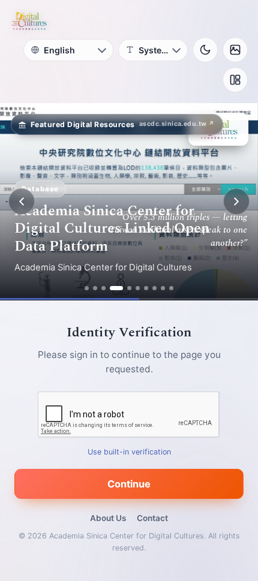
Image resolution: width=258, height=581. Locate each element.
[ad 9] (163, 288)
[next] (236, 201)
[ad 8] (154, 288)
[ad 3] (103, 288)
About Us (108, 518)
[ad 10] (171, 288)
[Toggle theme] (205, 49)
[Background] (235, 49)
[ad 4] (116, 288)
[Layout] (235, 79)
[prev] (21, 201)
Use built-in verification (129, 451)
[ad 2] (95, 288)
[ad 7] (146, 288)
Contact (152, 518)
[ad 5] (129, 288)
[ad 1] (87, 288)
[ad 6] (138, 288)
